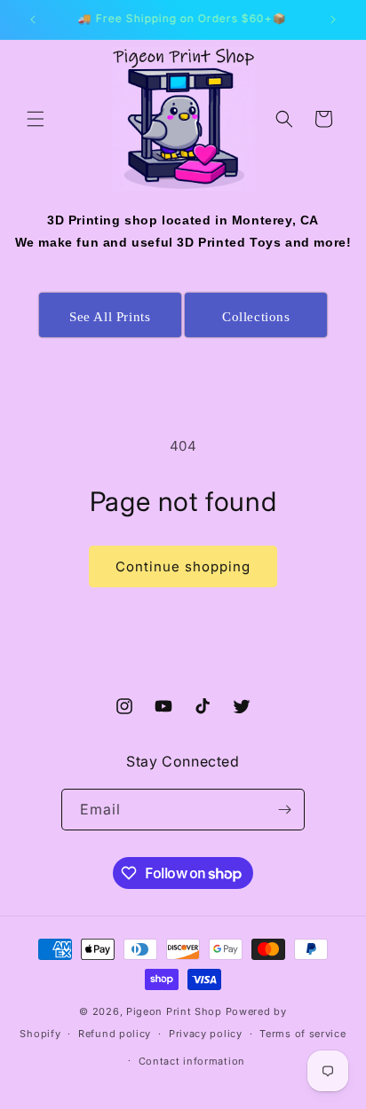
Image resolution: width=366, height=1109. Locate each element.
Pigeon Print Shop (174, 1011)
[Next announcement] (333, 19)
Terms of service (302, 1033)
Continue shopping (183, 566)
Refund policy (114, 1033)
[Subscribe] (284, 809)
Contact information (192, 1061)
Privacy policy (206, 1033)
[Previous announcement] (32, 19)
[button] (35, 118)
